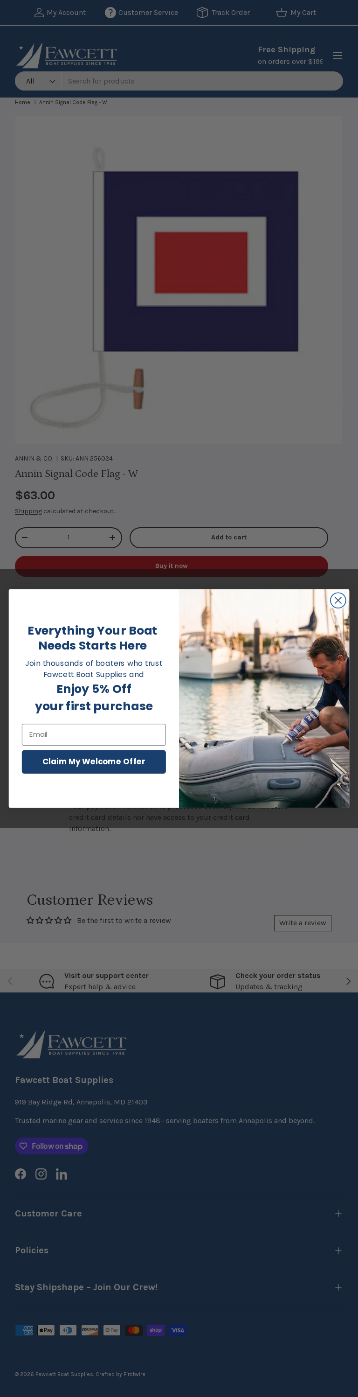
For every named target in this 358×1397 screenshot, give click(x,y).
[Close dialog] (338, 600)
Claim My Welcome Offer (93, 761)
